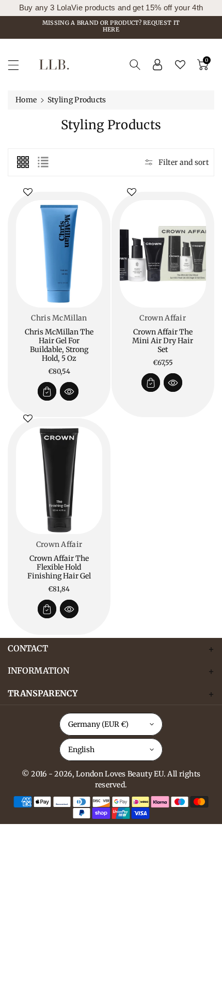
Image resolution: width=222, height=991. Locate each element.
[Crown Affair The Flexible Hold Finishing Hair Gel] (59, 480)
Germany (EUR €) (98, 724)
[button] (18, 64)
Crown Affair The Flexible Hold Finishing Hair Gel (59, 567)
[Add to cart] (47, 391)
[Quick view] (69, 391)
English (81, 749)
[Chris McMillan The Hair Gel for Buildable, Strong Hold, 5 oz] (59, 254)
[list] (43, 162)
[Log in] (157, 64)
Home (26, 99)
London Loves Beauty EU (120, 774)
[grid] (22, 162)
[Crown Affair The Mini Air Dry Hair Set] (163, 254)
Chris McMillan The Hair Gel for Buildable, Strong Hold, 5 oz (59, 344)
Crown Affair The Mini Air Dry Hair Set (162, 340)
